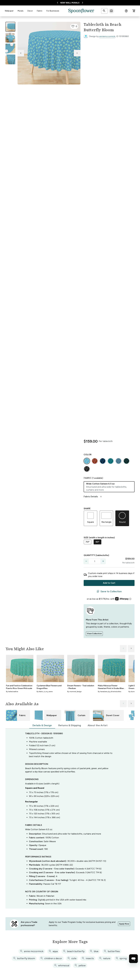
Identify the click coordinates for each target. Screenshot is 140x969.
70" (87, 542)
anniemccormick (107, 36)
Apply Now (124, 924)
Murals (20, 11)
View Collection (94, 633)
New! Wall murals (69, 3)
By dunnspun (133, 692)
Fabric (39, 11)
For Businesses (52, 11)
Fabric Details (93, 496)
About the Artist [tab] (97, 725)
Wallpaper (9, 11)
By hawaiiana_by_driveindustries (109, 692)
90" (97, 542)
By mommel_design (74, 692)
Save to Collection (109, 591)
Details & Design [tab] (42, 725)
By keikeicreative (12, 692)
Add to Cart (109, 583)
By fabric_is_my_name (45, 692)
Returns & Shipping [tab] (69, 725)
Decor (30, 11)
